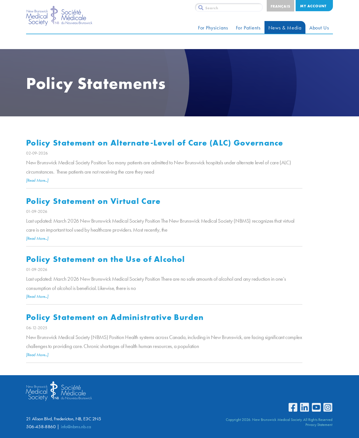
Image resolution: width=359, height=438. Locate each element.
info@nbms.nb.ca (76, 426)
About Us (319, 28)
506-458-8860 (41, 426)
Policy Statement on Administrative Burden (115, 317)
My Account (313, 6)
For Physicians (213, 28)
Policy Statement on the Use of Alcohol (105, 259)
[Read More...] (37, 180)
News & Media (285, 28)
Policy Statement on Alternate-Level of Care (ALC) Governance (154, 142)
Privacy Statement (318, 424)
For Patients (248, 28)
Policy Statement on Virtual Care (93, 201)
